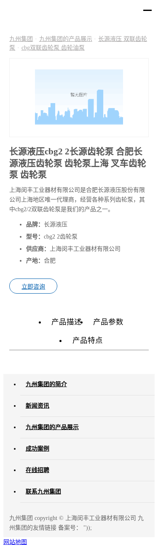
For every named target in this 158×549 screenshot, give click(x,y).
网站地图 (15, 541)
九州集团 (21, 39)
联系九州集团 (43, 491)
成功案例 (37, 449)
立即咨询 (33, 286)
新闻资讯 (37, 406)
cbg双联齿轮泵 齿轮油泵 (53, 48)
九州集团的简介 (46, 384)
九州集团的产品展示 (65, 39)
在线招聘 (37, 470)
